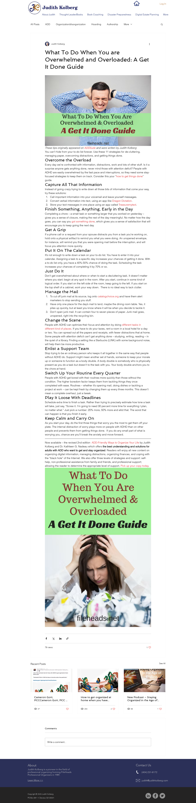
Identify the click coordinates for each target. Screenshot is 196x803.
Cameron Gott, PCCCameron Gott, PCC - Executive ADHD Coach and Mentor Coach (50, 699)
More (126, 24)
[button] (48, 14)
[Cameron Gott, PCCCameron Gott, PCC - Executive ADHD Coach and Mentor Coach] (51, 680)
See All (162, 663)
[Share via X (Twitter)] (53, 638)
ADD (47, 24)
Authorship (112, 24)
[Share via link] (67, 638)
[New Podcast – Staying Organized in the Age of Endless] (144, 680)
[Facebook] (155, 796)
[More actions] (149, 44)
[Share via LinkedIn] (60, 638)
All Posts (35, 24)
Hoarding (96, 24)
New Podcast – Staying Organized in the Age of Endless (142, 699)
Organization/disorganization (71, 24)
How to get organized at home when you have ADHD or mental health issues (96, 699)
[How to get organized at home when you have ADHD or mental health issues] (98, 680)
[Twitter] (162, 796)
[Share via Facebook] (46, 638)
